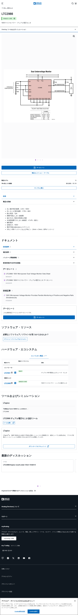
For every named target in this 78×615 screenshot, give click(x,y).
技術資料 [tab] (7, 247)
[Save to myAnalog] (12, 373)
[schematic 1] (39, 96)
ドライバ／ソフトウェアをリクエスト (15, 339)
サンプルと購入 (39, 188)
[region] (39, 606)
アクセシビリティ (7, 576)
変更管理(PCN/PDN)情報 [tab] (11, 263)
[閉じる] (75, 601)
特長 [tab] (4, 196)
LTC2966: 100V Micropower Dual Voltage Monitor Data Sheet (28, 274)
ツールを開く (8, 423)
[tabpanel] (39, 219)
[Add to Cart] (15, 373)
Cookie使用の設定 (20, 611)
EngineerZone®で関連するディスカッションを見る (17, 490)
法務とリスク (6, 569)
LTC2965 (7, 383)
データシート (41, 167)
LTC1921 (7, 373)
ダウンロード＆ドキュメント (37, 446)
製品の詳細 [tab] (7, 202)
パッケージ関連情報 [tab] (11, 257)
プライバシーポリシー (8, 584)
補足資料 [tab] (7, 252)
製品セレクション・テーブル (40, 173)
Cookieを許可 (33, 611)
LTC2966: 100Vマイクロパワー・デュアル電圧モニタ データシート (29, 280)
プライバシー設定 (7, 591)
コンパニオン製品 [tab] (38, 356)
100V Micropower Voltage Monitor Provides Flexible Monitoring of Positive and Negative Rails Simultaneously (40, 296)
